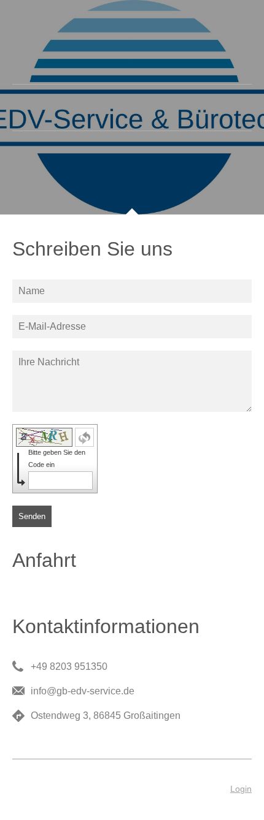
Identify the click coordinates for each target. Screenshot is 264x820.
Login (241, 789)
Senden (31, 516)
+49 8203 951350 (69, 666)
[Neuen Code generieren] (84, 437)
